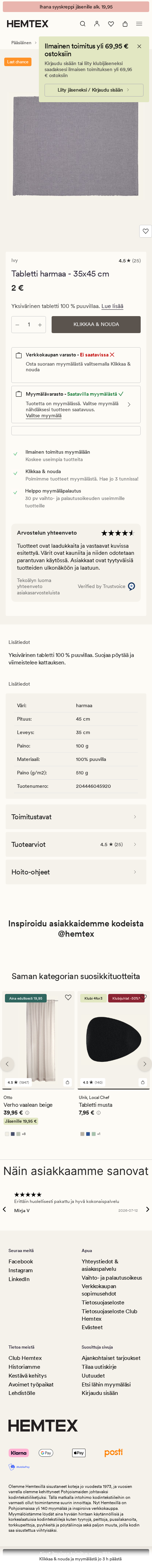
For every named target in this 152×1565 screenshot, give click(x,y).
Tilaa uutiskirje (99, 1366)
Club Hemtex (24, 1358)
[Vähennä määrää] (17, 324)
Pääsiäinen (21, 42)
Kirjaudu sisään (100, 1393)
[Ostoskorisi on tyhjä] (125, 24)
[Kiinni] (139, 46)
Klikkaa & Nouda (96, 324)
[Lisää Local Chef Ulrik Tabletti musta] (143, 1082)
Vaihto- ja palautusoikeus (112, 1277)
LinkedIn (18, 1279)
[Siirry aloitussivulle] (27, 23)
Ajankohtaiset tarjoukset (111, 1358)
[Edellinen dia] (7, 1064)
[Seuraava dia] (145, 1064)
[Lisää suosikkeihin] (145, 231)
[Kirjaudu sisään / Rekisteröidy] (97, 24)
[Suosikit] (111, 24)
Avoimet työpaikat (31, 1384)
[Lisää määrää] (40, 324)
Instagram (20, 1270)
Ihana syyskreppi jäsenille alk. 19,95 (76, 6)
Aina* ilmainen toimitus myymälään (76, 1554)
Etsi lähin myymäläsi (106, 1384)
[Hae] (83, 24)
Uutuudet (93, 1375)
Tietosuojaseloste (103, 1302)
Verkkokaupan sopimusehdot (99, 1290)
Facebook (20, 1261)
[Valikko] (139, 24)
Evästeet (92, 1327)
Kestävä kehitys (27, 1375)
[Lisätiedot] (26, 1114)
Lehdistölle (21, 1393)
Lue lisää (112, 306)
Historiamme (24, 1366)
